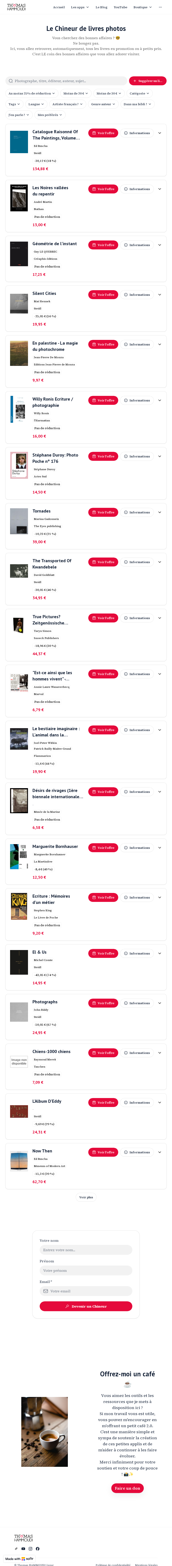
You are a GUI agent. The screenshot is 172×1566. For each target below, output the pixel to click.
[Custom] (16, 1549)
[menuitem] (58, 7)
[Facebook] (37, 1549)
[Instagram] (30, 1549)
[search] (71, 80)
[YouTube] (23, 1549)
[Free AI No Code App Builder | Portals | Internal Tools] (19, 1558)
